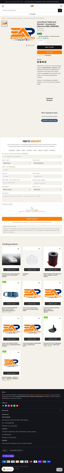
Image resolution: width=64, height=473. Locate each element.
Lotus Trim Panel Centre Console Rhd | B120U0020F (30, 308)
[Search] (60, 10)
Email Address (37, 173)
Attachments (7, 204)
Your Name (5, 173)
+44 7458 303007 (12, 425)
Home (3, 18)
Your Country (6, 186)
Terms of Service (6, 466)
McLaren (47, 394)
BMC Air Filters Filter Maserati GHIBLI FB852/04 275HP (52, 274)
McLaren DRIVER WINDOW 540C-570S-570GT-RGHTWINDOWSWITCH (9, 309)
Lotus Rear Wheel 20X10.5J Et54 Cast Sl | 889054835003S (51, 309)
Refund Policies (24, 466)
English (4, 450)
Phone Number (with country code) (11, 179)
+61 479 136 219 (12, 437)
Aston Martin (26, 394)
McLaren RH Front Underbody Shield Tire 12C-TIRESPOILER (52, 343)
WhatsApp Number (39, 180)
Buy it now (49, 52)
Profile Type (36, 186)
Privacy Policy (15, 466)
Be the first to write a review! (49, 120)
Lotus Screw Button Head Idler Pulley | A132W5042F (32, 343)
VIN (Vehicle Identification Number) (14, 153)
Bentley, (32, 394)
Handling (25, 274)
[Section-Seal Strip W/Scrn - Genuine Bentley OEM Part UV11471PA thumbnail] (4, 23)
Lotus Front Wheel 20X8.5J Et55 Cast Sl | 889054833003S (11, 343)
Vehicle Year (8, 166)
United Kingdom (16, 450)
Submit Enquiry (32, 219)
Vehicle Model (37, 160)
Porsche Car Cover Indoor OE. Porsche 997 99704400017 (11, 274)
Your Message (6, 193)
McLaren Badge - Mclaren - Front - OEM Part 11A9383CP (10, 378)
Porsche (52, 394)
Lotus (42, 394)
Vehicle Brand (6, 160)
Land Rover (41, 28)
